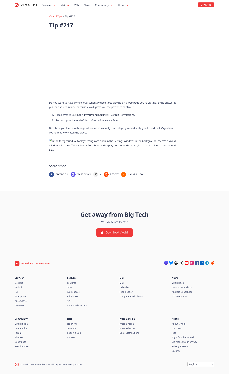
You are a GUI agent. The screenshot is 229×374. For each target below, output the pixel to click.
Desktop (19, 282)
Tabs (69, 287)
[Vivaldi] (26, 5)
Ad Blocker (72, 296)
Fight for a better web (183, 337)
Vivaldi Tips (55, 16)
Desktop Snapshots (182, 287)
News (87, 5)
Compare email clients (131, 296)
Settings (76, 115)
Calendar (124, 287)
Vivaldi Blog (178, 282)
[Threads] (176, 263)
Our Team (177, 328)
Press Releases (127, 328)
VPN (76, 5)
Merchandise (22, 346)
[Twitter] (181, 263)
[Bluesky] (171, 263)
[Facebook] (197, 263)
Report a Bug (74, 332)
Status (78, 364)
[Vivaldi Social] (166, 263)
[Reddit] (212, 263)
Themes (19, 337)
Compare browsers (77, 305)
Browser (47, 5)
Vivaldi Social (21, 323)
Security (176, 350)
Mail (63, 5)
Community (102, 5)
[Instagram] (192, 263)
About (121, 5)
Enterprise (20, 296)
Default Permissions (122, 115)
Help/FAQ (72, 323)
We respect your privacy (184, 341)
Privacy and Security (96, 115)
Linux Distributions (129, 332)
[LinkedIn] (202, 263)
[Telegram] (207, 263)
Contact (71, 337)
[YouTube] (186, 263)
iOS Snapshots (179, 296)
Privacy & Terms (180, 346)
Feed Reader (126, 291)
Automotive (21, 300)
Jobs (174, 332)
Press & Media (126, 323)
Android (19, 287)
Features (71, 282)
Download (20, 305)
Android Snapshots (182, 291)
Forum (18, 332)
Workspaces (73, 291)
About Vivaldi (179, 323)
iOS (16, 291)
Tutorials (71, 328)
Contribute (20, 341)
